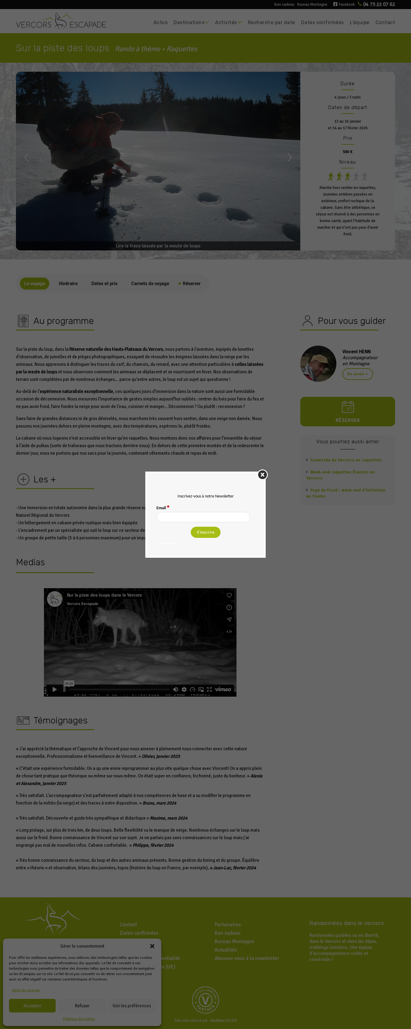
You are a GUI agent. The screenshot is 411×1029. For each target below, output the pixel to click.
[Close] (262, 474)
